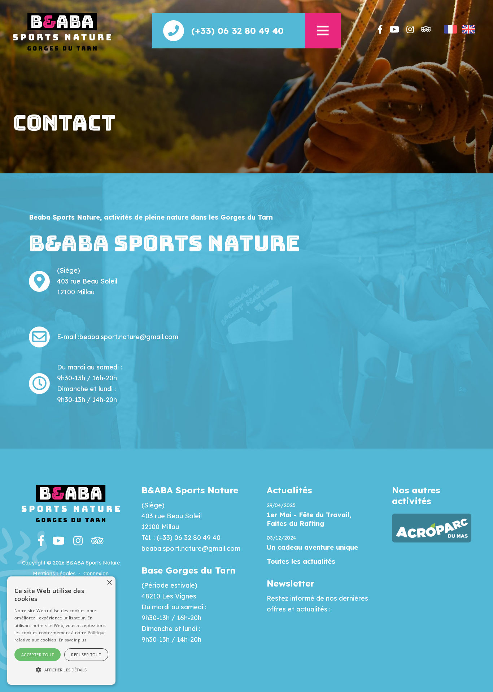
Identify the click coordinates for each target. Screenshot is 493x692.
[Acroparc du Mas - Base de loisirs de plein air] (431, 527)
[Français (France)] (450, 29)
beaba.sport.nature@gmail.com (128, 337)
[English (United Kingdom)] (468, 29)
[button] (323, 30)
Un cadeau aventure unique (312, 547)
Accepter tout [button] (37, 654)
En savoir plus (72, 640)
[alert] (61, 630)
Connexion (96, 573)
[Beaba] (62, 31)
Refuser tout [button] (86, 654)
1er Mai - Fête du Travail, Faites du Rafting (309, 519)
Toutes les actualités (301, 561)
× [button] (109, 582)
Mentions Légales (54, 573)
